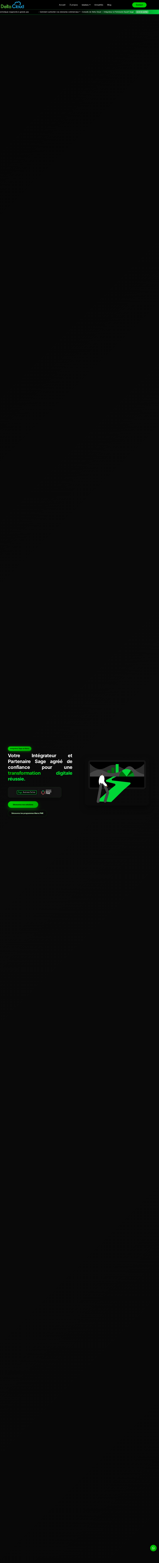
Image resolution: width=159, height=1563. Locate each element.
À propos (74, 5)
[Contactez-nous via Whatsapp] (153, 1548)
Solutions (86, 5)
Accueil (62, 5)
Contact (139, 5)
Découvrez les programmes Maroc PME (27, 813)
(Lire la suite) (133, 12)
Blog (109, 5)
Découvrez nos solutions (23, 805)
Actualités (98, 5)
